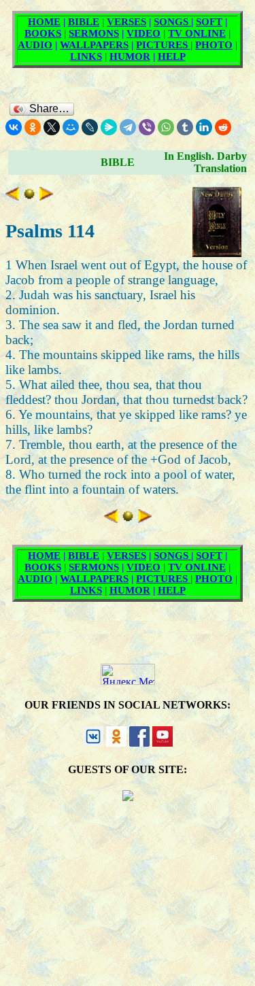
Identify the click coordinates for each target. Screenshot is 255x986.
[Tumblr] (185, 127)
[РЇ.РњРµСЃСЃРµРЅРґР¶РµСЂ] (109, 127)
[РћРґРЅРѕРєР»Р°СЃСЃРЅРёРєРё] (32, 127)
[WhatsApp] (166, 127)
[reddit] (223, 127)
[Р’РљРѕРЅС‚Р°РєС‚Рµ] (13, 127)
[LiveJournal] (90, 127)
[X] (52, 127)
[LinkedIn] (204, 127)
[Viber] (147, 127)
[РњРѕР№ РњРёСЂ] (71, 127)
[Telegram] (128, 127)
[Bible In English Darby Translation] (29, 196)
